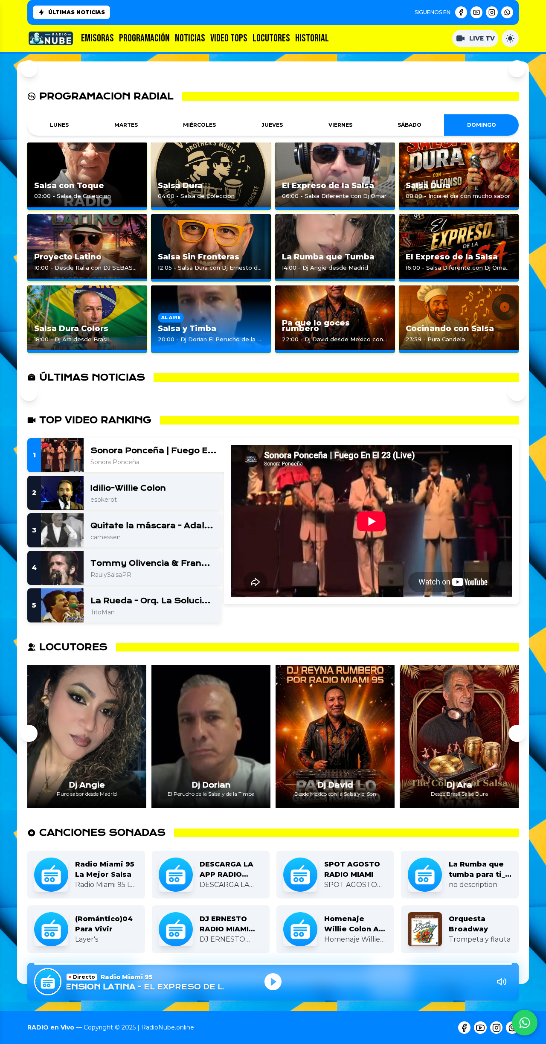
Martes (126, 125)
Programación (144, 38)
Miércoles (199, 125)
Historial (312, 38)
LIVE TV (482, 38)
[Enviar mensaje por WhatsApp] (524, 1022)
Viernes (340, 125)
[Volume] (502, 982)
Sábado (409, 125)
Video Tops (228, 38)
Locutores (271, 38)
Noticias (190, 38)
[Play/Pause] (273, 981)
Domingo (481, 125)
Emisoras (97, 38)
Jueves (272, 125)
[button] (29, 733)
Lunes (59, 125)
